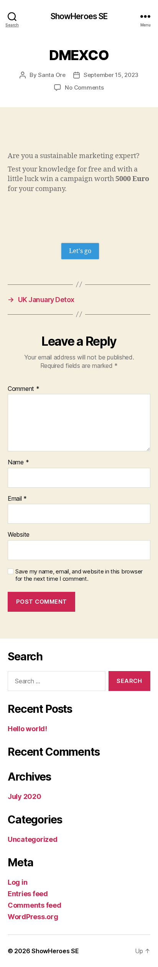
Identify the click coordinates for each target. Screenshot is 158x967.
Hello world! (27, 729)
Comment (24, 388)
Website (19, 534)
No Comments (84, 87)
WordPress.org (33, 917)
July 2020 (24, 796)
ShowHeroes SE (79, 16)
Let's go (80, 251)
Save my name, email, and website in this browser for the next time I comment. (79, 575)
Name (18, 462)
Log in (17, 882)
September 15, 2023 (111, 74)
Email (17, 498)
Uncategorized (33, 839)
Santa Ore (52, 74)
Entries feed (28, 894)
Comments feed (34, 905)
